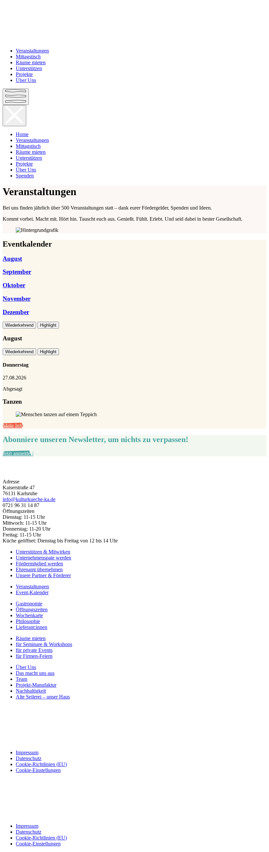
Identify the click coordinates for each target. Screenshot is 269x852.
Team (21, 679)
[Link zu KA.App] (134, 741)
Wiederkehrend (19, 325)
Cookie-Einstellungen (38, 770)
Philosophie (28, 621)
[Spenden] (134, 471)
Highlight (48, 325)
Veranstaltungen (32, 50)
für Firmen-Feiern (34, 656)
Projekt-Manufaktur (36, 685)
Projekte (24, 74)
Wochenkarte (29, 615)
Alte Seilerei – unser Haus (43, 697)
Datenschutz (28, 758)
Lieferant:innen (31, 627)
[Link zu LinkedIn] (134, 730)
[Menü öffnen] (16, 97)
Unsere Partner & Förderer (43, 575)
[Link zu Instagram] (134, 719)
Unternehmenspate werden (43, 557)
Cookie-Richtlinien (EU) (41, 764)
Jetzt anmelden (18, 453)
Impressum (27, 752)
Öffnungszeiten (32, 609)
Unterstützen (29, 68)
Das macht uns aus (35, 673)
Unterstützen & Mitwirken (43, 552)
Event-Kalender (32, 592)
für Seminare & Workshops (44, 644)
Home (22, 134)
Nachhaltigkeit (31, 691)
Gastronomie (29, 603)
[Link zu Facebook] (134, 708)
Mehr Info (13, 425)
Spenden (25, 175)
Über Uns (26, 80)
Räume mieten (31, 62)
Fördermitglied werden (39, 563)
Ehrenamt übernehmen (39, 569)
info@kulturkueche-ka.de (29, 499)
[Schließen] (14, 115)
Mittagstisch (28, 56)
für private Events (34, 650)
